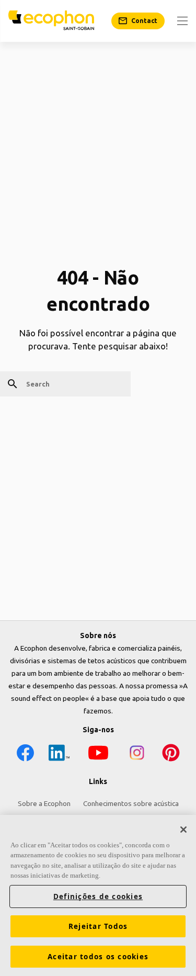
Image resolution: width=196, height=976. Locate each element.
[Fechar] (183, 829)
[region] (98, 895)
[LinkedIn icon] (59, 754)
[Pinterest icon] (170, 754)
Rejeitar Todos (98, 926)
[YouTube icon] (98, 754)
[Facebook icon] (25, 754)
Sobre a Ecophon (44, 803)
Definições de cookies (98, 896)
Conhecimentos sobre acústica (131, 803)
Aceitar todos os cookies (98, 956)
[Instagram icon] (136, 754)
